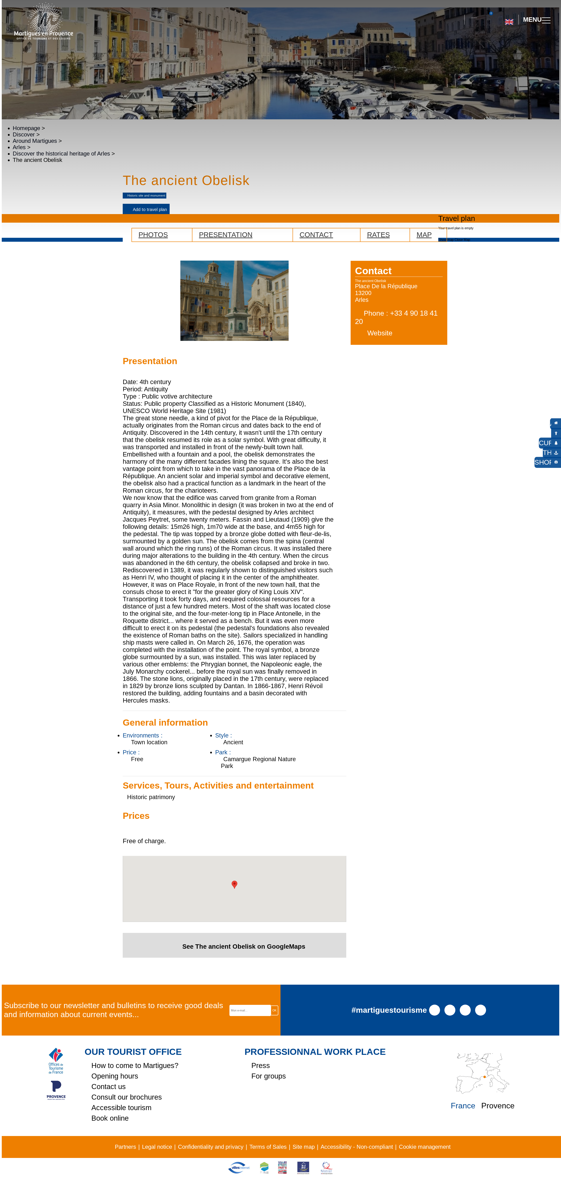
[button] (457, 20)
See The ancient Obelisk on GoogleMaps (243, 946)
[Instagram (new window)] (450, 1009)
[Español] (514, 39)
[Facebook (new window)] (434, 1009)
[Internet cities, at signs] (239, 1173)
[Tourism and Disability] (303, 1173)
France (463, 1105)
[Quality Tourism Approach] (327, 1173)
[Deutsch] (504, 39)
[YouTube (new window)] (465, 1009)
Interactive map (474, 15)
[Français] (523, 39)
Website (379, 333)
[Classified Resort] (264, 1173)
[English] (509, 20)
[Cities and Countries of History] (282, 1173)
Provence (498, 1105)
